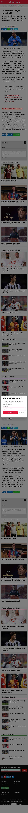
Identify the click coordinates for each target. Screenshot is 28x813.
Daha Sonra (21, 412)
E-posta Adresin (6, 406)
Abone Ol (10, 412)
